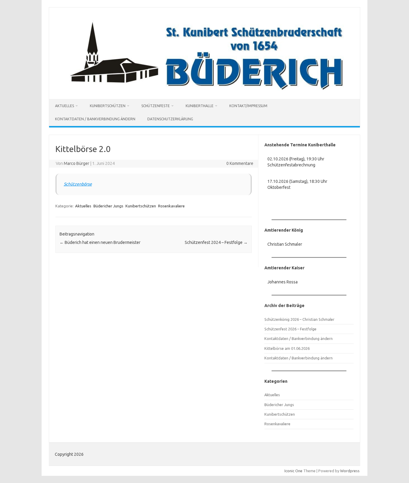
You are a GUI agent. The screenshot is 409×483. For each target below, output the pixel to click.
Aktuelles (64, 106)
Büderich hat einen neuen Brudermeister (100, 242)
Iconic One (293, 471)
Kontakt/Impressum (248, 106)
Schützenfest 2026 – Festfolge (290, 329)
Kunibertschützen (107, 106)
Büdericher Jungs (108, 206)
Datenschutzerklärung (170, 119)
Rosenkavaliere (171, 206)
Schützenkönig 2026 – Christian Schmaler (299, 319)
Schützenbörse (78, 184)
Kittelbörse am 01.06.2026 (287, 348)
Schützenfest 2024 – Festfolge (216, 242)
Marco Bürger (76, 163)
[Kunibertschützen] (204, 88)
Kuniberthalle (199, 106)
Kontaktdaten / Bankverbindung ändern (95, 119)
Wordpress (350, 471)
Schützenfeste (155, 106)
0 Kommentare (239, 163)
